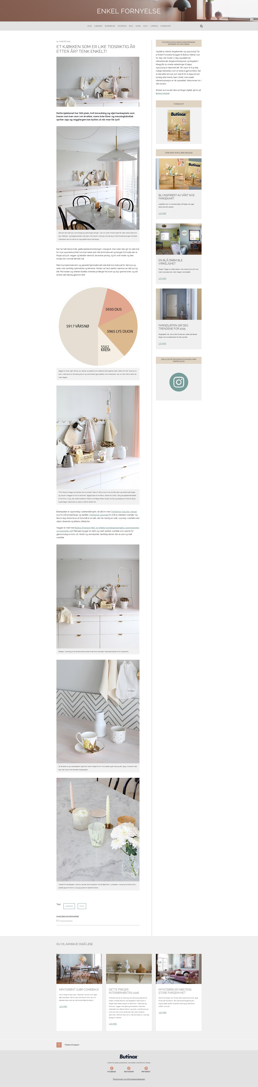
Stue (89, 26)
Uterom (154, 26)
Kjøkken (98, 26)
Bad (131, 26)
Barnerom (110, 26)
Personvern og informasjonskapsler (129, 1079)
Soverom (122, 26)
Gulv (145, 26)
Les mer (162, 213)
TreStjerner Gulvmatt (99, 515)
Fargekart (166, 26)
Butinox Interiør (163, 93)
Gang (138, 26)
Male (82, 906)
